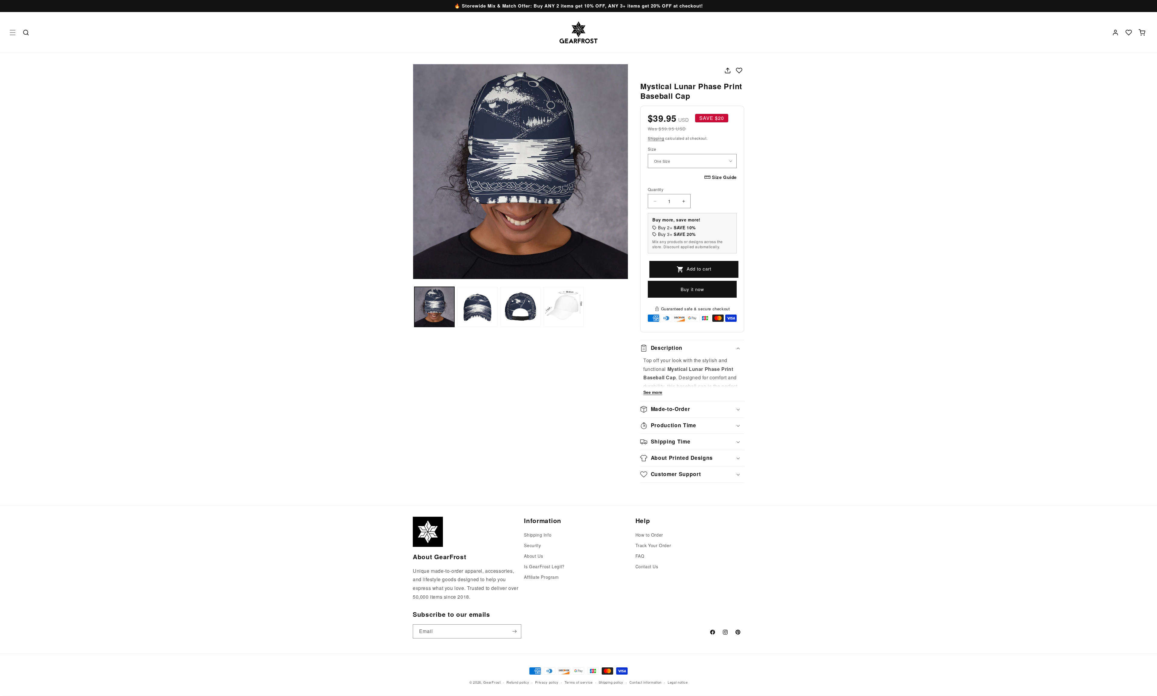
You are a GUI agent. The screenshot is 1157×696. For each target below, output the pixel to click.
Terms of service (579, 682)
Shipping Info (537, 535)
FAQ (639, 556)
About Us (533, 556)
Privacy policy (547, 682)
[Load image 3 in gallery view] (520, 307)
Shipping (656, 138)
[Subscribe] (514, 631)
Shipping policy (611, 682)
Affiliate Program (541, 577)
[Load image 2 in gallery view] (477, 307)
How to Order (649, 535)
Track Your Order (653, 545)
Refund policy (517, 682)
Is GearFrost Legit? (544, 566)
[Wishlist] (1128, 32)
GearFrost (491, 682)
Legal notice (678, 682)
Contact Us (646, 566)
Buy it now (692, 289)
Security (532, 545)
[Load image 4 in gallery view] (564, 307)
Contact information (645, 682)
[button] (12, 32)
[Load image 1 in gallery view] (434, 307)
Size (652, 149)
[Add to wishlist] (739, 70)
